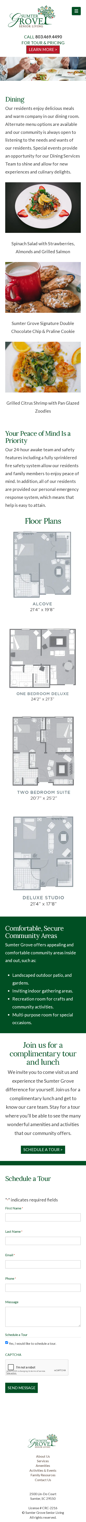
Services (43, 1461)
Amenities (43, 1465)
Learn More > (43, 49)
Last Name (13, 1231)
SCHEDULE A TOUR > (43, 1149)
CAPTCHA (13, 1354)
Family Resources (43, 1475)
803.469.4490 (48, 36)
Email (10, 1255)
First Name (14, 1208)
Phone (10, 1278)
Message (11, 1302)
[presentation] (37, 1367)
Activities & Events (42, 1470)
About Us (43, 1456)
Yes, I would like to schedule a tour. (32, 1343)
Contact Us (43, 1480)
